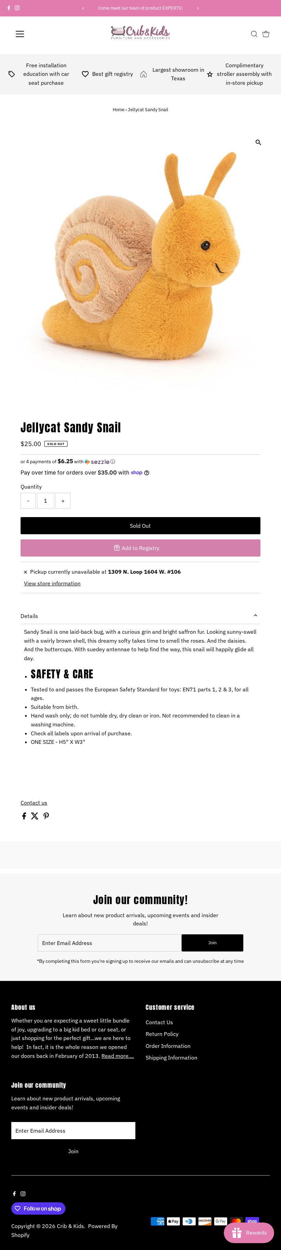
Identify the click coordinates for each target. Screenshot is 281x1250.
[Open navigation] (42, 34)
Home (118, 110)
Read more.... (117, 1055)
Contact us (34, 802)
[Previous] (83, 8)
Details (29, 615)
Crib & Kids (70, 1226)
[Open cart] (265, 34)
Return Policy (162, 1033)
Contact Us (159, 1022)
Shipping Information (171, 1057)
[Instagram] (17, 8)
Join (212, 943)
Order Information (168, 1045)
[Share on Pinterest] (46, 817)
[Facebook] (9, 8)
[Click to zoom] (258, 142)
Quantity (31, 486)
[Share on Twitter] (35, 817)
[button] (140, 461)
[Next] (197, 8)
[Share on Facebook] (24, 817)
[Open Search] (254, 34)
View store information (52, 583)
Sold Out (140, 525)
